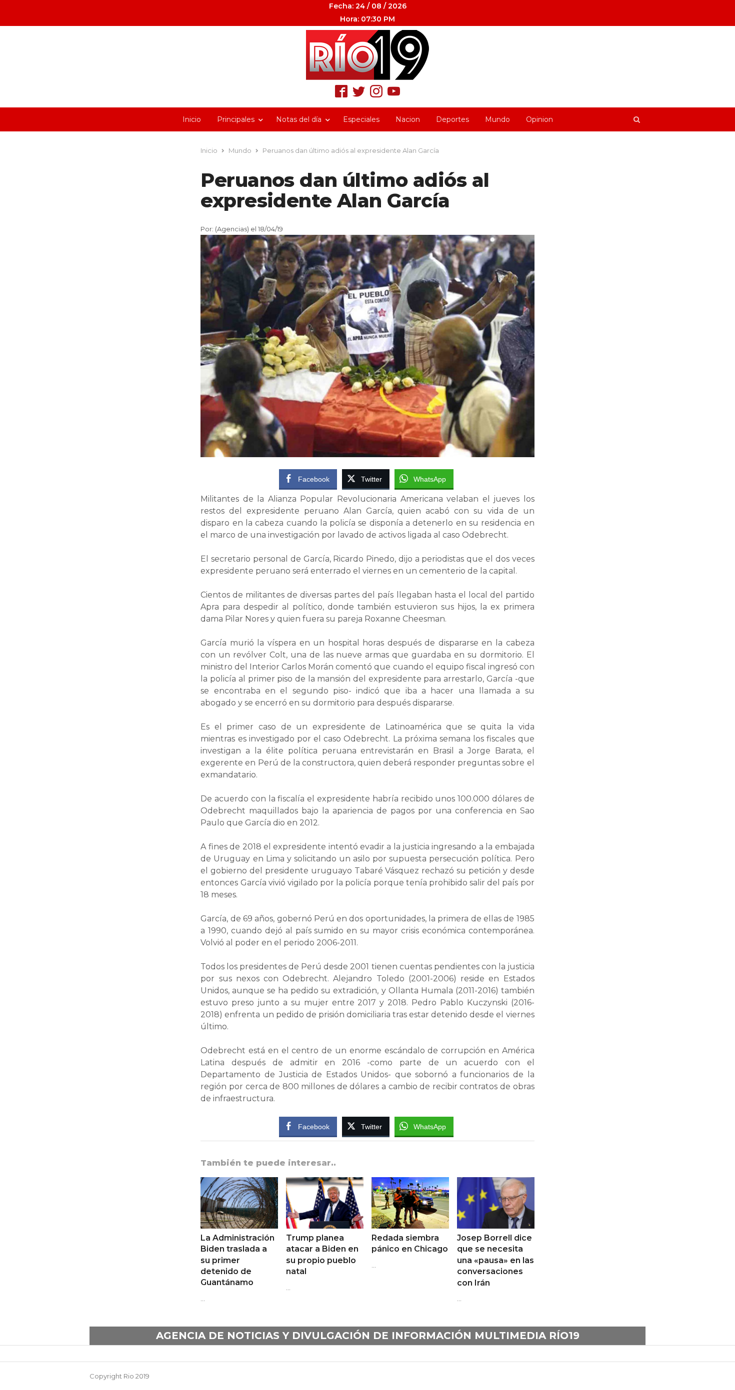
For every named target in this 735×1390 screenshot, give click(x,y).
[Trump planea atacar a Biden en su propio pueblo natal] (325, 1183)
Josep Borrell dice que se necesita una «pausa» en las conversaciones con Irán (495, 1260)
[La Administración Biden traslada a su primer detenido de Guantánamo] (239, 1183)
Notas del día (299, 119)
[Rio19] (368, 55)
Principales (235, 119)
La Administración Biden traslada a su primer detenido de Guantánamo (237, 1260)
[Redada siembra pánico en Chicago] (410, 1183)
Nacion (408, 119)
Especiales (361, 119)
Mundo (497, 119)
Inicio (191, 119)
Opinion (539, 119)
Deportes (452, 119)
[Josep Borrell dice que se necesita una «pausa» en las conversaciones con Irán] (495, 1183)
